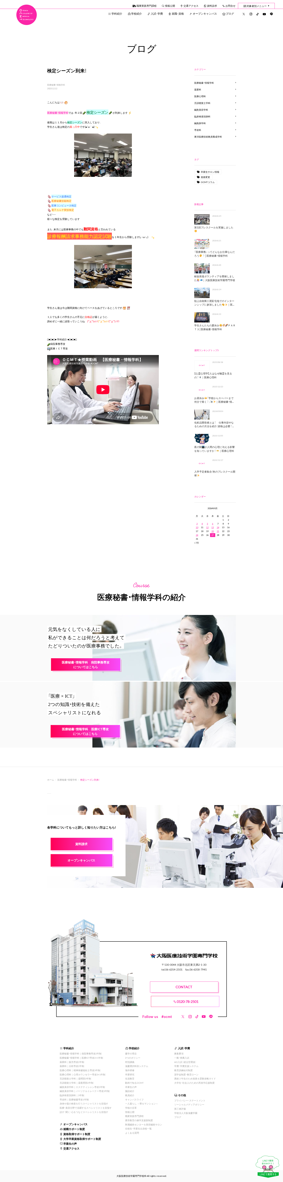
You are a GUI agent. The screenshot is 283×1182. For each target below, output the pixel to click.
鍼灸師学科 (200, 123)
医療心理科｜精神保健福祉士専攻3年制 (80, 1070)
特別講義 (129, 1062)
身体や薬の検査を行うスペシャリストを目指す (84, 1103)
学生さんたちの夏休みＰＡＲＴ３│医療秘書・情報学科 (214, 327)
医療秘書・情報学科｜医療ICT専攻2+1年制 (81, 1057)
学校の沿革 (131, 1107)
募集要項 (178, 1053)
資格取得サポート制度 (76, 1134)
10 (197, 527)
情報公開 (170, 6)
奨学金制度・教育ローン (186, 1074)
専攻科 (197, 130)
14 (218, 527)
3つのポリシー (132, 1057)
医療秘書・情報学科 (56, 84)
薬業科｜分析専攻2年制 (72, 1066)
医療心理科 (200, 96)
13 (212, 527)
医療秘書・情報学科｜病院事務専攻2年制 (80, 1053)
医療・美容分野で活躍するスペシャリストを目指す (86, 1107)
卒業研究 (129, 1074)
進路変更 (205, 177)
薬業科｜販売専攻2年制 (72, 1062)
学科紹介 (116, 13)
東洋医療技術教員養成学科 (208, 136)
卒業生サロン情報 (210, 172)
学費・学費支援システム (186, 1066)
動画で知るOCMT (134, 1082)
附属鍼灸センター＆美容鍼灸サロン (143, 1124)
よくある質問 (132, 1132)
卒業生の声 (70, 1143)
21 (218, 531)
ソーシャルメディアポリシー (189, 1104)
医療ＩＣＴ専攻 (59, 348)
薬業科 (197, 89)
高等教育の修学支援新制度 (139, 1120)
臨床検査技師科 (202, 116)
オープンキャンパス (205, 13)
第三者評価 (180, 1108)
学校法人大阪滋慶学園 (185, 1113)
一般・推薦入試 (181, 1057)
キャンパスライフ (134, 1099)
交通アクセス (190, 6)
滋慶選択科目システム (136, 1066)
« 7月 (196, 542)
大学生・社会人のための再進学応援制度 (194, 1082)
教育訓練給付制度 (183, 1070)
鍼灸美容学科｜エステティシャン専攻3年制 (82, 1087)
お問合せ (230, 6)
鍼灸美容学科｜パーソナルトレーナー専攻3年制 (85, 1091)
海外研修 (129, 1070)
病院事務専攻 (57, 344)
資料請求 (212, 6)
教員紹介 (129, 1095)
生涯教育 (129, 1078)
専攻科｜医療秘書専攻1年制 (74, 1099)
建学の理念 (131, 1053)
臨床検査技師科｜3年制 (72, 1095)
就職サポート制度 (74, 1129)
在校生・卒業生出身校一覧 (138, 1128)
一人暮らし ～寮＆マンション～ (141, 1103)
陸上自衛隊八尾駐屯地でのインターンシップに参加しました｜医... (214, 303)
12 (207, 527)
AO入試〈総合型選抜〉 (185, 1062)
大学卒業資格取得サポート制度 (82, 1139)
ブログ (230, 13)
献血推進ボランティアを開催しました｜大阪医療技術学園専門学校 (214, 278)
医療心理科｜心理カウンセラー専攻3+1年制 (82, 1074)
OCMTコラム (208, 182)
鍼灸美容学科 (201, 109)
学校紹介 (136, 13)
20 (212, 531)
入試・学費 (157, 13)
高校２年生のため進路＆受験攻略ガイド (195, 1078)
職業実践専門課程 (146, 6)
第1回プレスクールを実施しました (213, 227)
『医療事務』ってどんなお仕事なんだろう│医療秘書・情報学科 (214, 253)
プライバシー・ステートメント (189, 1100)
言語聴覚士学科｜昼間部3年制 (75, 1078)
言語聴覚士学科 (202, 103)
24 (197, 535)
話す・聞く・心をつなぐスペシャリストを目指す (84, 1112)
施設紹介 (129, 1091)
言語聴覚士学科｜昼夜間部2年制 (76, 1082)
